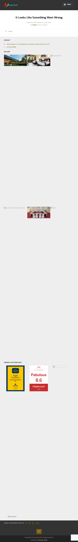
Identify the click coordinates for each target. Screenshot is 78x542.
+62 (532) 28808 (11, 47)
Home (34, 25)
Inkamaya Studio (42, 540)
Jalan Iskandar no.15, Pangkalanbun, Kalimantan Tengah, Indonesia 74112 (28, 44)
